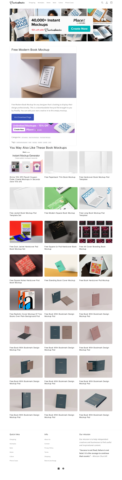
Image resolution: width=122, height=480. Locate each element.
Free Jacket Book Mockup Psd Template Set (23, 214)
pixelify (45, 142)
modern (40, 142)
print (49, 142)
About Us (47, 439)
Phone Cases (14, 461)
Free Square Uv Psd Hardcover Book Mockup (60, 248)
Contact (47, 444)
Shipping (47, 456)
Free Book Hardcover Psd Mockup (94, 280)
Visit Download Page (22, 117)
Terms (46, 452)
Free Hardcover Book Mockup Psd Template (94, 178)
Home (11, 452)
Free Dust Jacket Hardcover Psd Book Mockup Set (24, 248)
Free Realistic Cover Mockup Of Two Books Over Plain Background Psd (26, 315)
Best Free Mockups (34, 137)
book (30, 142)
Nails (11, 448)
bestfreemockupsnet (22, 142)
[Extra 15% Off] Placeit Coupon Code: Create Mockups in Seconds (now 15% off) (25, 179)
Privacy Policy (48, 448)
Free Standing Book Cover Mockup (59, 280)
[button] (102, 2)
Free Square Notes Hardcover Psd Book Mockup (24, 281)
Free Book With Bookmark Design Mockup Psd (59, 315)
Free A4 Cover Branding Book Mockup (92, 248)
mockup (35, 142)
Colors (12, 456)
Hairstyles (13, 444)
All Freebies (25, 137)
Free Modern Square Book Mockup (59, 213)
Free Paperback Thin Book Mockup (59, 177)
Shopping (13, 439)
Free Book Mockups (45, 137)
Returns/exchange (50, 461)
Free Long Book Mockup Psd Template (92, 214)
